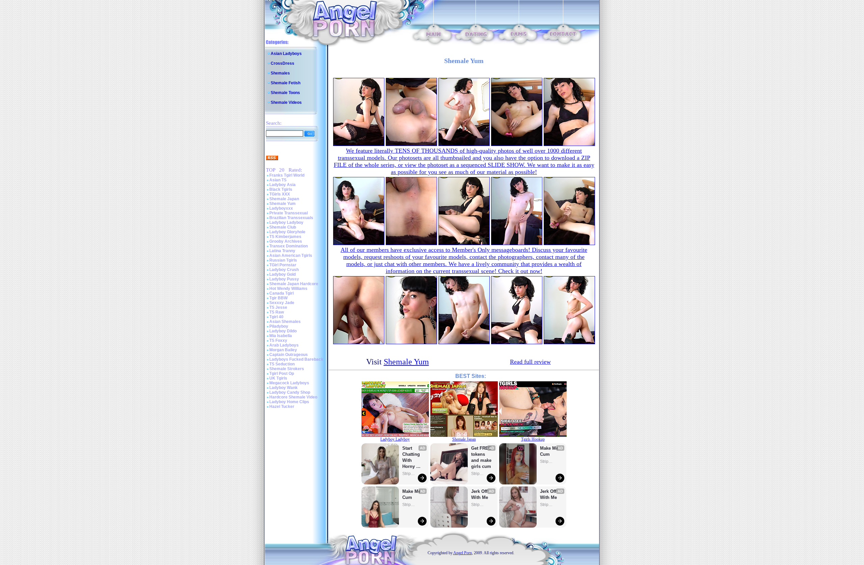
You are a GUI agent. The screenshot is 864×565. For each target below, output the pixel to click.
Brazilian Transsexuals (291, 217)
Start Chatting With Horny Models (411, 458)
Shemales (280, 73)
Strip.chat (409, 473)
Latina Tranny (282, 250)
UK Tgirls (278, 378)
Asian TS (278, 180)
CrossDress (282, 63)
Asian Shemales (285, 321)
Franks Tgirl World (286, 175)
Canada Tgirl (281, 293)
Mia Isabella (280, 335)
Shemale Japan (284, 199)
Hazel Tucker (281, 406)
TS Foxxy (278, 340)
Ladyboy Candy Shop (289, 392)
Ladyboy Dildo (283, 331)
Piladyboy (278, 326)
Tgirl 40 (276, 317)
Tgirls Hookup (533, 439)
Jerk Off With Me (480, 494)
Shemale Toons (285, 92)
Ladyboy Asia (282, 184)
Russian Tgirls (283, 260)
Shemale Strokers (286, 368)
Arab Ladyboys (284, 345)
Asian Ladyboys (286, 53)
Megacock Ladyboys (289, 383)
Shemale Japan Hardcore (293, 283)
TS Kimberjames (285, 236)
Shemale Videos (286, 102)
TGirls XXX (279, 194)
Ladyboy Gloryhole (287, 232)
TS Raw (276, 312)
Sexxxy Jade (281, 302)
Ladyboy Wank (283, 387)
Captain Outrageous (288, 354)
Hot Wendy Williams (288, 288)
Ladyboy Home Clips (289, 401)
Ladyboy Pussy (284, 279)
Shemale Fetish (285, 83)
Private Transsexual (288, 213)
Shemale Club (282, 227)
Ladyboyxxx (281, 208)
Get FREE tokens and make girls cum (481, 457)
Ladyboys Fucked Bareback (296, 359)
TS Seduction (282, 364)
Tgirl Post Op (281, 373)
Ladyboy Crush (284, 269)
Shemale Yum (282, 203)
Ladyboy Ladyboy (286, 222)
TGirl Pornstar (282, 265)
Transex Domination (288, 246)
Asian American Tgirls (290, 255)
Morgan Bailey (283, 350)
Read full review (530, 361)
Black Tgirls (280, 189)
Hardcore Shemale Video (293, 397)
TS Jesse (278, 307)
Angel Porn (462, 553)
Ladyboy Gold (282, 274)
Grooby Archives (285, 241)
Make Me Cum (412, 494)
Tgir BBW (278, 298)
